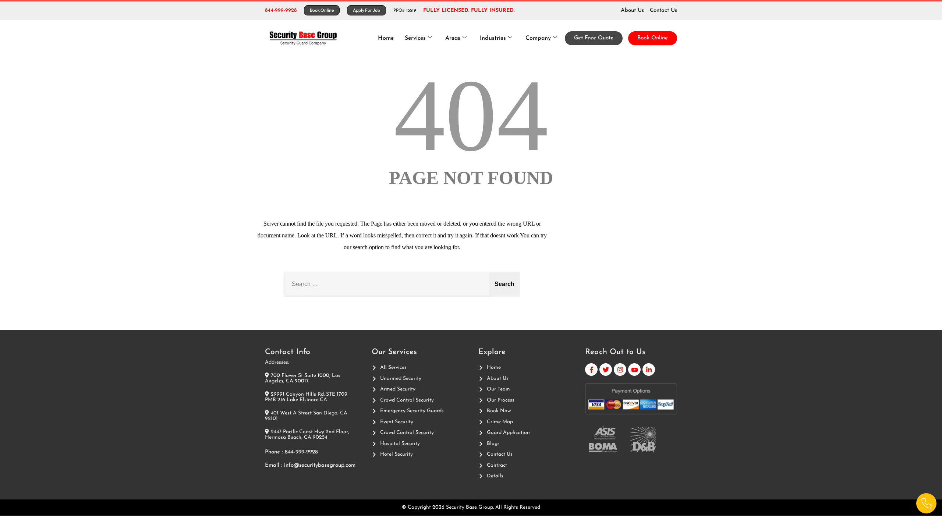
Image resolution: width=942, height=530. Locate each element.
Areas (452, 38)
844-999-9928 (281, 10)
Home (386, 38)
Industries (493, 38)
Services (415, 38)
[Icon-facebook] (591, 369)
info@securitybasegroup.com (319, 465)
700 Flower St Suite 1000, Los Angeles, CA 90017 (302, 378)
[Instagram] (620, 369)
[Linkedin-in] (648, 369)
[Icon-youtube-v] (634, 369)
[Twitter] (605, 369)
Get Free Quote (593, 38)
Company (538, 38)
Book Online (652, 38)
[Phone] (926, 503)
